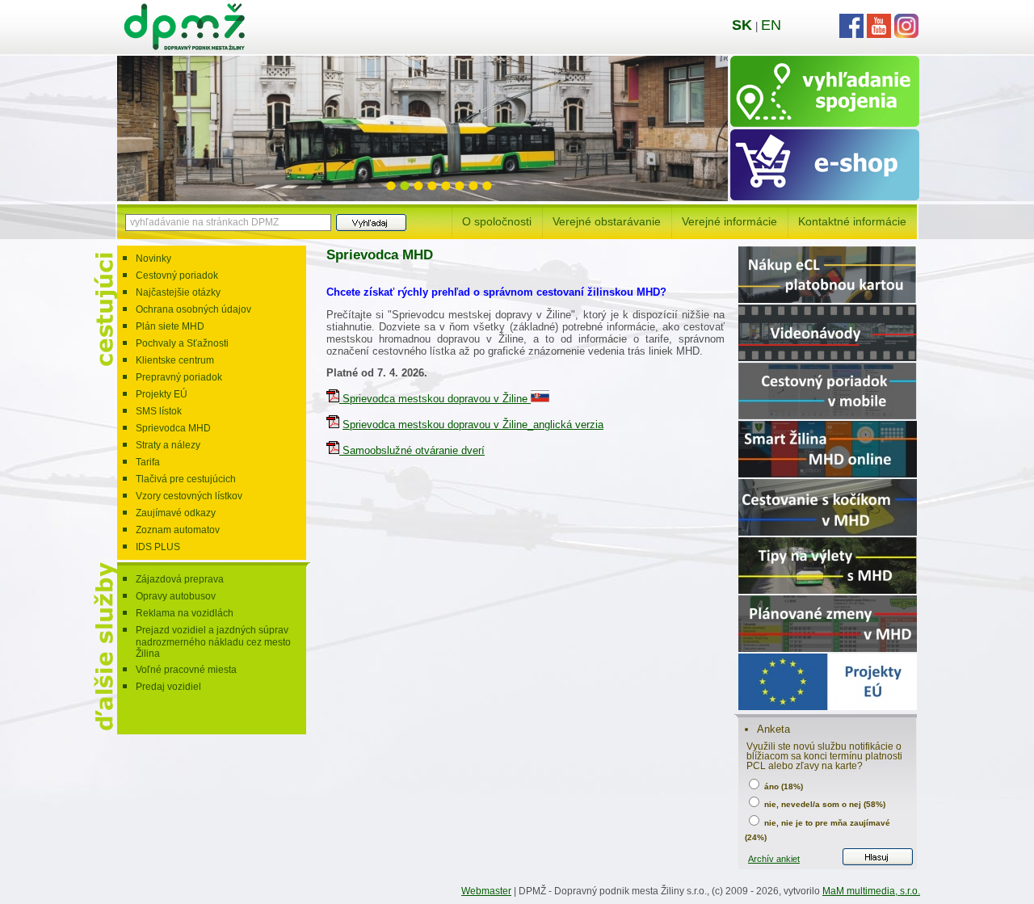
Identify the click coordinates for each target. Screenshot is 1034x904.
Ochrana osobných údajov (193, 309)
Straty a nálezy (168, 445)
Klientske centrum (175, 360)
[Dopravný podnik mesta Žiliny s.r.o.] (184, 46)
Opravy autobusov (176, 596)
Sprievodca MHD (173, 428)
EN (771, 25)
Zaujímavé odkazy (176, 513)
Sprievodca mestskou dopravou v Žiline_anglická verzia (473, 424)
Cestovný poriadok (177, 275)
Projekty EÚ (161, 394)
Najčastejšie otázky (178, 292)
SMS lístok (159, 411)
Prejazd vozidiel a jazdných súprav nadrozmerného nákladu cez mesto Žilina (213, 641)
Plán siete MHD (170, 326)
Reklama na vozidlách (184, 613)
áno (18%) (782, 786)
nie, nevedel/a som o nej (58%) (823, 804)
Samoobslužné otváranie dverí (412, 450)
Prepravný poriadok (179, 377)
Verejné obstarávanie (607, 221)
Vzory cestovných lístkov (189, 496)
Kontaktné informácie (852, 221)
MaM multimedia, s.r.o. (871, 891)
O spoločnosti (497, 221)
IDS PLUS (158, 547)
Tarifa (148, 462)
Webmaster (486, 891)
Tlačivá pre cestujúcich (186, 479)
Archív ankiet (774, 859)
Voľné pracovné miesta (186, 669)
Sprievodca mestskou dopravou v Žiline (435, 399)
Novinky (153, 258)
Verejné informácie (729, 221)
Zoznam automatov (178, 530)
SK (742, 25)
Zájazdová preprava (180, 579)
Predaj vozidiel (168, 686)
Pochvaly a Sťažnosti (182, 343)
